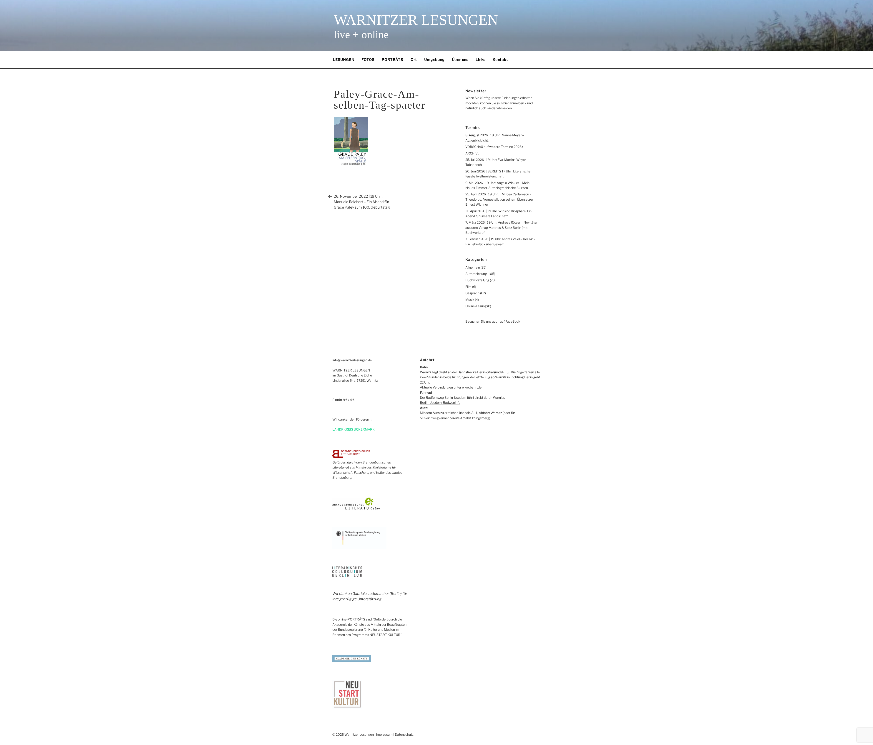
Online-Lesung (476, 306)
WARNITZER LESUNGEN (416, 20)
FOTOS (367, 59)
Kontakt (500, 59)
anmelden (516, 103)
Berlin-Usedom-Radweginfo (440, 402)
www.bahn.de (472, 387)
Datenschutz (404, 734)
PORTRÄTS (392, 59)
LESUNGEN (343, 59)
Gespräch (472, 293)
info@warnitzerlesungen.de (352, 360)
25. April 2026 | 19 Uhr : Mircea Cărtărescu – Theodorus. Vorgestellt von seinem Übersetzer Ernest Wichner (499, 199)
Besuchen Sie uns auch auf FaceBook (492, 321)
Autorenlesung (476, 274)
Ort (414, 59)
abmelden (504, 108)
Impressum (384, 734)
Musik (469, 299)
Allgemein (472, 267)
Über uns (460, 59)
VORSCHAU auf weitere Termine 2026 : (494, 147)
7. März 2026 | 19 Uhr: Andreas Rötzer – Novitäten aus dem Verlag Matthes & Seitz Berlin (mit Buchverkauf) (501, 227)
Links (480, 59)
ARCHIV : (472, 153)
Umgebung (434, 59)
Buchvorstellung (477, 280)
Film (468, 287)
